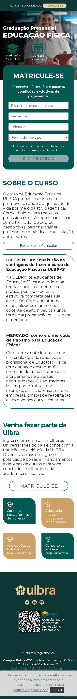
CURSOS (15, 5)
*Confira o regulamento (39, 653)
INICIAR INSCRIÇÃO (38, 158)
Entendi (57, 690)
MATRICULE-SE (54, 5)
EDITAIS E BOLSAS (32, 5)
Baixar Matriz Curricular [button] (38, 246)
